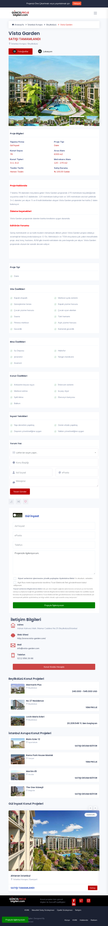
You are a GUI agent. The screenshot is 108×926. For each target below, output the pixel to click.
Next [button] (95, 119)
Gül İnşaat (32, 516)
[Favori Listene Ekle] (25, 501)
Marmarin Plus (33, 684)
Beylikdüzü (51, 24)
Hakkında (84, 920)
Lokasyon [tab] (47, 51)
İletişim (78, 910)
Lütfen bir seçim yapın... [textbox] (27, 452)
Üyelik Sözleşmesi (64, 910)
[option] (54, 86)
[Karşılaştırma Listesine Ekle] (18, 501)
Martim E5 (31, 771)
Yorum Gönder (19, 491)
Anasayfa (19, 24)
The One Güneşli (34, 787)
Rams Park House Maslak (39, 755)
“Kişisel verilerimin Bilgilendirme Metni (27, 589)
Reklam (94, 920)
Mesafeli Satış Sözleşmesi (43, 910)
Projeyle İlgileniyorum (54, 605)
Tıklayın (76, 3)
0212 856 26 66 (25, 658)
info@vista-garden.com (28, 648)
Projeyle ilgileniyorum (15, 919)
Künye (67, 920)
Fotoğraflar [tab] (23, 51)
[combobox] (57, 452)
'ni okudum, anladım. (55, 578)
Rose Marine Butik (29, 875)
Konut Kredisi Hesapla (54, 667)
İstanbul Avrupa (34, 24)
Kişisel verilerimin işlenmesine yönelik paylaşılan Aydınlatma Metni (46, 578)
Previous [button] (10, 119)
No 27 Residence (35, 700)
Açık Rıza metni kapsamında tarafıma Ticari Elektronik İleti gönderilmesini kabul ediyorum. (50, 583)
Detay (10, 888)
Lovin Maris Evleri (35, 716)
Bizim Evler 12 (33, 739)
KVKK (27, 910)
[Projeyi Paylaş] (11, 501)
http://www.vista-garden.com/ (31, 638)
